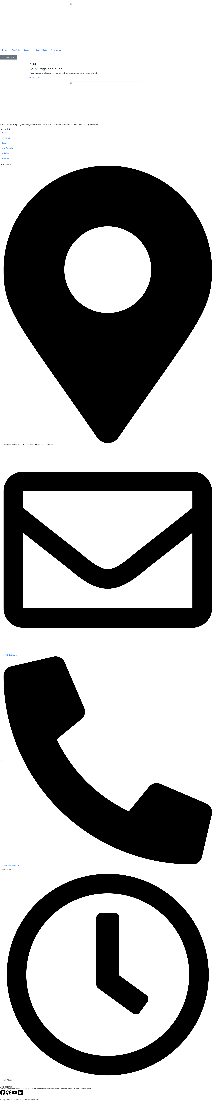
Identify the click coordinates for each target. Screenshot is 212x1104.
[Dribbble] (8, 1092)
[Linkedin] (20, 1092)
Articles (5, 153)
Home (4, 50)
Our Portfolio (41, 50)
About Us (16, 50)
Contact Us (56, 50)
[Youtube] (14, 1092)
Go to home (34, 77)
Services (27, 50)
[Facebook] (3, 1092)
